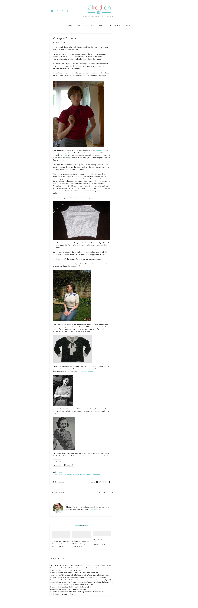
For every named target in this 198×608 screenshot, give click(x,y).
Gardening (97, 26)
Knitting (83, 26)
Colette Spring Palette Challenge (86, 474)
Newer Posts (57, 493)
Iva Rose (63, 155)
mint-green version (85, 371)
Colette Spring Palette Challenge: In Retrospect (61, 544)
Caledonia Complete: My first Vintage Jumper (80, 544)
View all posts (95, 509)
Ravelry (99, 150)
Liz (67, 504)
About (129, 26)
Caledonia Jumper (65, 474)
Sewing (69, 26)
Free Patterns (114, 26)
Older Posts (105, 493)
